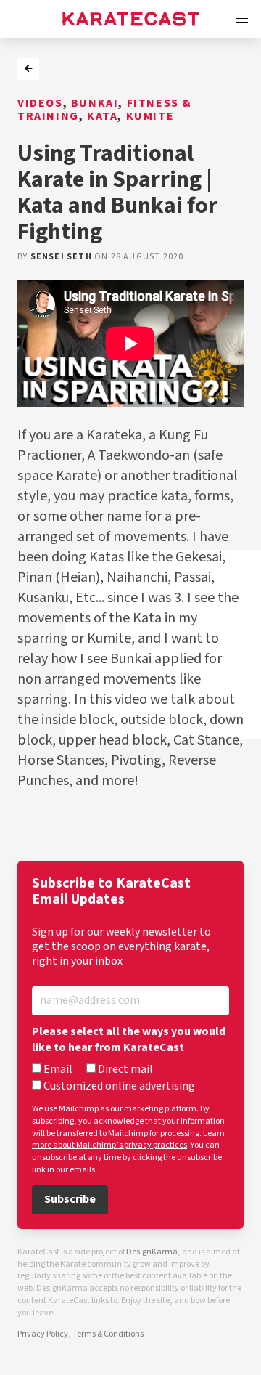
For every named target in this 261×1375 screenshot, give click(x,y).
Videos (40, 103)
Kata (102, 116)
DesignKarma (152, 1251)
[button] (242, 19)
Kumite (150, 116)
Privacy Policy (42, 1334)
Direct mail (124, 1070)
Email (56, 1070)
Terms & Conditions (108, 1334)
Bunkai (95, 103)
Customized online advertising (118, 1086)
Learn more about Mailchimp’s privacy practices (128, 1139)
